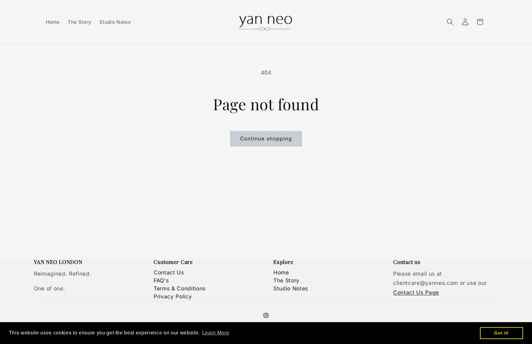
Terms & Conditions (180, 288)
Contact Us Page (416, 292)
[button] (450, 21)
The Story (286, 280)
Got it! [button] (501, 332)
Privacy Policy (173, 296)
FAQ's (161, 280)
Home (281, 272)
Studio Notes (290, 288)
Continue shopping (266, 139)
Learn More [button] (215, 332)
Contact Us (169, 272)
